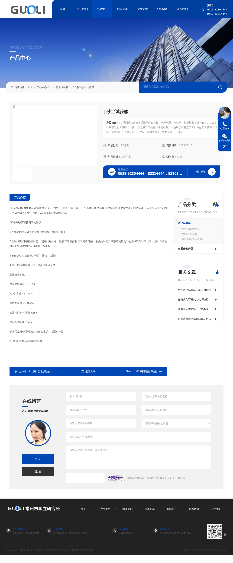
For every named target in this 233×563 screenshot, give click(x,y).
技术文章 (142, 9)
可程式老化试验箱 (191, 229)
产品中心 (102, 9)
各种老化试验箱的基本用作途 (194, 289)
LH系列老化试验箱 (39, 371)
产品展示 (105, 508)
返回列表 (90, 371)
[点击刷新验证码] (115, 478)
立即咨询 (200, 171)
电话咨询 (224, 128)
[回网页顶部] (224, 147)
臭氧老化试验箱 (189, 234)
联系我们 (182, 9)
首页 (62, 9)
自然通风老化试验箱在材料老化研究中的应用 (198, 318)
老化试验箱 (62, 87)
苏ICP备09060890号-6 (83, 550)
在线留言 (162, 9)
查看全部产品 (185, 248)
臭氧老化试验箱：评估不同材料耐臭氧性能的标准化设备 (198, 309)
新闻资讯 (122, 9)
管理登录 (209, 550)
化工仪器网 (198, 550)
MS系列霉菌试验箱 (146, 371)
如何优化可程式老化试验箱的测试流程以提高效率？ (198, 299)
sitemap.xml (221, 550)
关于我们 (82, 9)
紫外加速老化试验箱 (192, 239)
